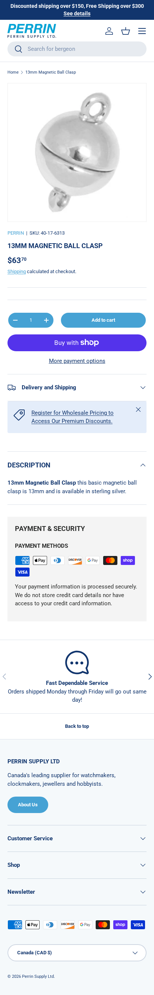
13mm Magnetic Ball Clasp (50, 72)
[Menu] (142, 31)
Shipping (16, 271)
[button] (125, 31)
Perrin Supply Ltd (38, 976)
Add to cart (103, 320)
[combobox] (77, 48)
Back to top (77, 726)
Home (13, 72)
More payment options (77, 361)
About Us (28, 804)
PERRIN (15, 233)
